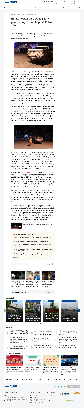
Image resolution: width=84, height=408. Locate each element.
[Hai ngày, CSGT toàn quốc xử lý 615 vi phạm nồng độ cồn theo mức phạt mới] (33, 275)
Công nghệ (57, 7)
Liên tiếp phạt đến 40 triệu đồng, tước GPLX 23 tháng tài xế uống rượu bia (17, 283)
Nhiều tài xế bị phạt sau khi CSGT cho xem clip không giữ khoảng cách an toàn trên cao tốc (19, 332)
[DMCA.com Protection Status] (69, 400)
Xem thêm (15, 257)
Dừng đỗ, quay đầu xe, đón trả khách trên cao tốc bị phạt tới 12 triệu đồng (35, 250)
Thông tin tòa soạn (73, 386)
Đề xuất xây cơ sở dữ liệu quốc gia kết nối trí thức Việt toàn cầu (43, 347)
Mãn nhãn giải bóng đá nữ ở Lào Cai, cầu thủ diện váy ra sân (43, 340)
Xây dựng (12, 7)
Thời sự (8, 7)
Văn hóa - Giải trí (44, 7)
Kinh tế (24, 7)
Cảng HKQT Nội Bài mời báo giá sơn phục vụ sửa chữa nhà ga (32, 369)
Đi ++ (66, 7)
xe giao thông (49, 4)
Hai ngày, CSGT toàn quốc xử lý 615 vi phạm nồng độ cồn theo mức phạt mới (32, 283)
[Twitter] (49, 264)
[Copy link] (54, 264)
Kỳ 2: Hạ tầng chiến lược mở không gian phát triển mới (18, 347)
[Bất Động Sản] (64, 393)
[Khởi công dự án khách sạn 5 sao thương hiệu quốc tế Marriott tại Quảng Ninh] (14, 360)
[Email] (52, 264)
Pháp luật (28, 7)
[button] (40, 323)
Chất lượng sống (36, 7)
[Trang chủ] (4, 7)
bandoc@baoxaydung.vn (40, 399)
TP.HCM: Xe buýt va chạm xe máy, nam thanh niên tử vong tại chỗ (67, 347)
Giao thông (18, 7)
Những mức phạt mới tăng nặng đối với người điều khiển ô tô (35, 254)
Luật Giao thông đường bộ (25, 234)
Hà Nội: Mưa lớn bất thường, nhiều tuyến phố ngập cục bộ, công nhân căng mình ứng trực (67, 340)
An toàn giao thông (66, 4)
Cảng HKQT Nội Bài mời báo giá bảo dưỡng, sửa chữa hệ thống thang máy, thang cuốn (51, 370)
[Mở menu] (79, 7)
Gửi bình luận (50, 292)
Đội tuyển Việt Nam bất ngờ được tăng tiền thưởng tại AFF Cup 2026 (67, 332)
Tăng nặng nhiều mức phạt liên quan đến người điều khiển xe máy (35, 245)
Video (70, 7)
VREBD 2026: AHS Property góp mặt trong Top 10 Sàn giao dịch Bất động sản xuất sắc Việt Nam (68, 371)
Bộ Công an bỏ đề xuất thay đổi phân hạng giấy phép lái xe (34, 241)
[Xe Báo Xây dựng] (75, 393)
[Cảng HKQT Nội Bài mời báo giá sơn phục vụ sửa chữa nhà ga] (33, 360)
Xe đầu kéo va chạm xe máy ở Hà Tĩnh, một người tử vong (69, 318)
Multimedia (75, 7)
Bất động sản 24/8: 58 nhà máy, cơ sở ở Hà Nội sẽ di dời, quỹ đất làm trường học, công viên (51, 317)
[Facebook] (47, 264)
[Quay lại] (12, 264)
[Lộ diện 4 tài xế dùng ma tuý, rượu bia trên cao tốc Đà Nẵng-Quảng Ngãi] (48, 275)
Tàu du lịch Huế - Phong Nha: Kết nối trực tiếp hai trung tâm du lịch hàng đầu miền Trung (43, 332)
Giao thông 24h (31, 14)
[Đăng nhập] (68, 2)
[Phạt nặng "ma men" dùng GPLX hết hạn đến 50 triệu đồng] (16, 226)
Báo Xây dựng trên (17, 264)
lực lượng (24, 74)
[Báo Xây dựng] (10, 2)
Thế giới (63, 7)
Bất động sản (57, 4)
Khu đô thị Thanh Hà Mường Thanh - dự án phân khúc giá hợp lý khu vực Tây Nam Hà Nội (39, 379)
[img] (33, 55)
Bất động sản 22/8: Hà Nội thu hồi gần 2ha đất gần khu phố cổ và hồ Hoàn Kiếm (15, 317)
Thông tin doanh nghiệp (14, 353)
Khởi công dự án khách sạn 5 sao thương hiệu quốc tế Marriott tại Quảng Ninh (14, 370)
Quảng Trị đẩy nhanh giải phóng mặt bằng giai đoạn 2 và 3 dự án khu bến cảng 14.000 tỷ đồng (18, 340)
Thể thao (51, 7)
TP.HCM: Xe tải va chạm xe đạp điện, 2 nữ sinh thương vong (33, 318)
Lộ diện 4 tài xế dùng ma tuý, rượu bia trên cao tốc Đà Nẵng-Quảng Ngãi (48, 283)
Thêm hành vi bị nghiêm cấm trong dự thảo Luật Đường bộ (34, 237)
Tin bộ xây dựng (76, 4)
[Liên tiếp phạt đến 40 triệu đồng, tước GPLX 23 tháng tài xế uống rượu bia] (18, 275)
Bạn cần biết (10, 380)
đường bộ (31, 96)
